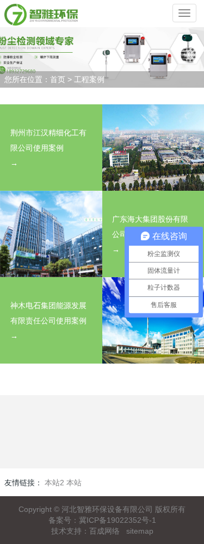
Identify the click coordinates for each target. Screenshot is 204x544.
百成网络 (104, 531)
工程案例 (89, 79)
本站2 (54, 482)
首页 (57, 79)
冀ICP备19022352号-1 (117, 520)
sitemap (139, 531)
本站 (74, 482)
